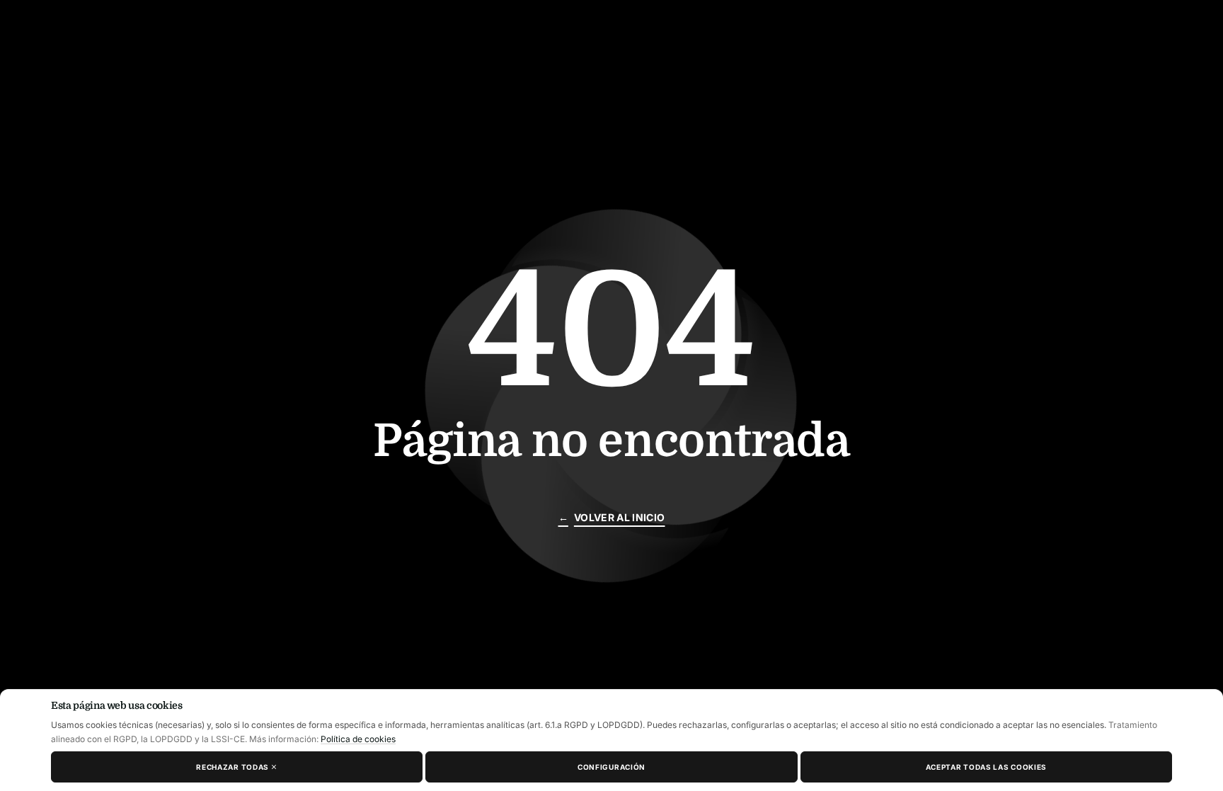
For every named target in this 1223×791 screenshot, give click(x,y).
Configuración (611, 767)
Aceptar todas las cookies (986, 767)
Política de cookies (358, 739)
